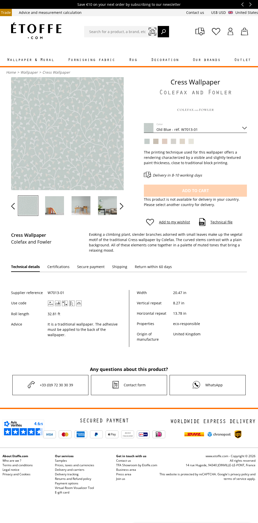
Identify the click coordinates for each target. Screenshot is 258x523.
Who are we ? (12, 460)
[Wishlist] (216, 31)
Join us (120, 479)
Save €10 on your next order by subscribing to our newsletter (129, 4)
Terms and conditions (18, 465)
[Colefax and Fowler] (195, 111)
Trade (6, 12)
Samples (61, 460)
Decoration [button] (165, 60)
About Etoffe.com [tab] (15, 456)
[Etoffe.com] (36, 30)
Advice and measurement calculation (50, 12)
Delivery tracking (67, 474)
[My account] (230, 31)
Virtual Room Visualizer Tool (74, 488)
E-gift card (62, 492)
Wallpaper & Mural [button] (30, 60)
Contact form (135, 385)
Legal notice (11, 470)
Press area (123, 474)
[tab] (25, 267)
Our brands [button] (206, 60)
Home (11, 72)
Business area (126, 470)
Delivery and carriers (69, 470)
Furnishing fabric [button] (91, 60)
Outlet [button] (242, 60)
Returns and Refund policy (73, 479)
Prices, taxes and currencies (74, 465)
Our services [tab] (64, 456)
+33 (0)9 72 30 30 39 (56, 385)
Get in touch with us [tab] (131, 456)
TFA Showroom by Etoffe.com (136, 465)
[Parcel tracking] (200, 31)
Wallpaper (29, 72)
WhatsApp (214, 385)
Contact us (195, 12)
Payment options (66, 483)
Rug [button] (133, 60)
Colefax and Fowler (195, 93)
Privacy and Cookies (16, 474)
